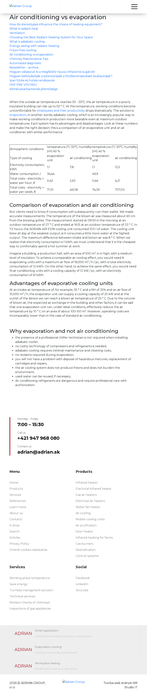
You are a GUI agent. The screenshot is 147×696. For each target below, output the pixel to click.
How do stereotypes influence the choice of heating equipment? (56, 24)
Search (15, 531)
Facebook (83, 578)
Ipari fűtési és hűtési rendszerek (32, 80)
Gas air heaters (86, 495)
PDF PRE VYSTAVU (23, 84)
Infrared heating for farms (94, 537)
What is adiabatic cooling (27, 41)
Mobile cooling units (90, 519)
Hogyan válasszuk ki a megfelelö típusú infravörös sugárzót (52, 71)
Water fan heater (88, 507)
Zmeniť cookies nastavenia (28, 550)
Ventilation (17, 33)
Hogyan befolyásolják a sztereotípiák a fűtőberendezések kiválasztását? (61, 76)
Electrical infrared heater (94, 488)
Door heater (84, 531)
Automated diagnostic (25, 63)
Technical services (22, 596)
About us (16, 513)
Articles (15, 537)
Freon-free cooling (23, 50)
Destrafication (86, 550)
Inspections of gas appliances (30, 608)
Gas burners (84, 543)
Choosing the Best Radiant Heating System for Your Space (51, 37)
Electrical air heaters (90, 501)
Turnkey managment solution (31, 590)
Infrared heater (87, 482)
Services (15, 495)
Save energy (18, 584)
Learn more (18, 507)
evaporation (18, 115)
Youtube (82, 590)
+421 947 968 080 (38, 438)
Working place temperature (30, 578)
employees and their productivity (60, 110)
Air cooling (83, 513)
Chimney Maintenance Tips (29, 59)
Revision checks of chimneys (30, 602)
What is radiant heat (24, 28)
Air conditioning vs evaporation (31, 54)
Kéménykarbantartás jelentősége (34, 89)
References (18, 501)
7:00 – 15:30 (30, 424)
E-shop (15, 525)
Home (14, 482)
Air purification (86, 525)
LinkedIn (82, 584)
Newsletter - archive (24, 67)
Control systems (87, 556)
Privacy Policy (19, 543)
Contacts (16, 519)
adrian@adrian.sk (38, 452)
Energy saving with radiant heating (34, 46)
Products (16, 488)
